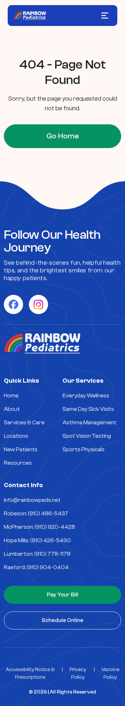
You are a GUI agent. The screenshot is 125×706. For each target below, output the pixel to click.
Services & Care (24, 422)
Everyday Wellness (86, 395)
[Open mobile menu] (105, 15)
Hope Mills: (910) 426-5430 (37, 540)
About (12, 409)
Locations (16, 436)
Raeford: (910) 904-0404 (36, 567)
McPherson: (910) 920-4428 (39, 527)
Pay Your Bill (62, 594)
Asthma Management (89, 422)
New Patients (21, 449)
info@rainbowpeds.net (32, 500)
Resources (18, 463)
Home (11, 395)
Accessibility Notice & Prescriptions (30, 673)
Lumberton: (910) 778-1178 (37, 554)
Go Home (62, 136)
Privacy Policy (78, 673)
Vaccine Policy (110, 673)
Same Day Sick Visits (88, 409)
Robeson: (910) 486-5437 (36, 513)
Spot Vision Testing (87, 436)
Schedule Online (62, 620)
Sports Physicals (83, 449)
